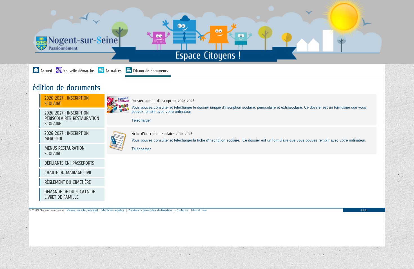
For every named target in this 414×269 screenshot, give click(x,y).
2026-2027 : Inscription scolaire (66, 100)
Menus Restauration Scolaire (64, 150)
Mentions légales (112, 210)
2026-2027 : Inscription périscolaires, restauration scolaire (71, 118)
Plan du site (199, 210)
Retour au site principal (82, 210)
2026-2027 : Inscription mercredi (66, 136)
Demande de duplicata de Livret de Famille (69, 194)
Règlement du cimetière (67, 182)
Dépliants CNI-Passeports (69, 163)
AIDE (363, 210)
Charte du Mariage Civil (68, 172)
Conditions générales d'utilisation (150, 210)
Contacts (181, 210)
